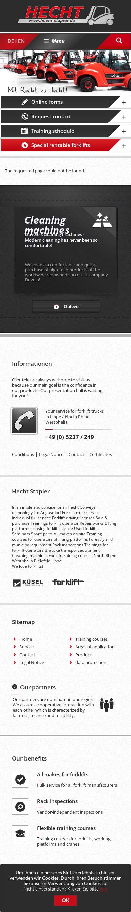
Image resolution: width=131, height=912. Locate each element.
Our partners (38, 687)
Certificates (100, 454)
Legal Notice (51, 454)
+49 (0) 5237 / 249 (69, 437)
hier (104, 889)
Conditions (23, 454)
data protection (90, 662)
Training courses (91, 639)
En (21, 41)
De (10, 41)
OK (65, 900)
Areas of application (95, 646)
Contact (76, 454)
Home (25, 639)
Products (84, 654)
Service (26, 646)
